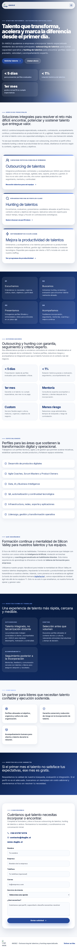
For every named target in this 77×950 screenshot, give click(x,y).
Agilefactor (39, 576)
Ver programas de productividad (19, 258)
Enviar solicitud (37, 920)
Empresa (11, 859)
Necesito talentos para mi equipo (20, 185)
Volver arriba (69, 943)
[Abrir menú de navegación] (71, 5)
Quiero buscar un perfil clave (18, 220)
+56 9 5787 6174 (18, 833)
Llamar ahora (32, 61)
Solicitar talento (11, 61)
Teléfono (11, 869)
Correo (10, 880)
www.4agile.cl (15, 842)
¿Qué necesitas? (14, 900)
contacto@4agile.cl (20, 837)
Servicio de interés (15, 890)
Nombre (10, 848)
